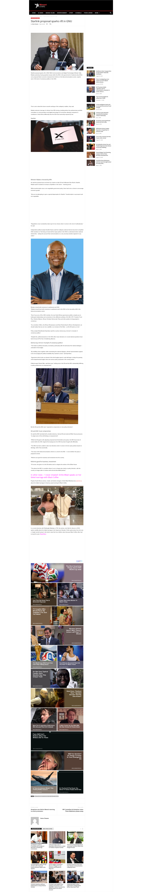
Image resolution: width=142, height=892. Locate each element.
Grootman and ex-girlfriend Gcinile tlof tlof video (103, 121)
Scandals (78, 13)
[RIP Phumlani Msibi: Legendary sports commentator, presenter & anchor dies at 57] (91, 89)
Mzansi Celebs (50, 13)
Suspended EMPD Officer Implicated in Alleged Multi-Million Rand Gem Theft (74, 885)
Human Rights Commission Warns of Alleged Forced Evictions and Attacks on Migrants (56, 866)
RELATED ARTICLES (36, 828)
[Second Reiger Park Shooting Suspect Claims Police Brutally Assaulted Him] (91, 155)
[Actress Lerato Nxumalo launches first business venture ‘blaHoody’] (91, 115)
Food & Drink (88, 13)
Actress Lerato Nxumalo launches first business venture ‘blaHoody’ (102, 114)
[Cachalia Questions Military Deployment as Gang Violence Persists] (39, 877)
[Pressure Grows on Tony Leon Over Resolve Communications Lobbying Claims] (75, 857)
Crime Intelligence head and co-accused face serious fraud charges (103, 106)
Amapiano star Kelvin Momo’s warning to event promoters (43, 810)
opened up (79, 480)
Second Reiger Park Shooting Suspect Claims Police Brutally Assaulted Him (103, 154)
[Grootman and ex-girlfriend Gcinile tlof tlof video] (91, 123)
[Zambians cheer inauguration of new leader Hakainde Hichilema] (91, 73)
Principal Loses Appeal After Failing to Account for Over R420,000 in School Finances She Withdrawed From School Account (57, 887)
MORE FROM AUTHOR (47, 828)
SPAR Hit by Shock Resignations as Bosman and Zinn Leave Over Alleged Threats (75, 846)
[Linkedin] (57, 28)
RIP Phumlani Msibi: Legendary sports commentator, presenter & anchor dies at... (103, 89)
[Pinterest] (49, 28)
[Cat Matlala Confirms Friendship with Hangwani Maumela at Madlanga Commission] (39, 837)
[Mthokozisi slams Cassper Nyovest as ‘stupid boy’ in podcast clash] (91, 131)
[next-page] (82, 829)
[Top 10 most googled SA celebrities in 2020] (91, 99)
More (96, 13)
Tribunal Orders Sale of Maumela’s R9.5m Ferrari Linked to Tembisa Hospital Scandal (57, 846)
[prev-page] (80, 829)
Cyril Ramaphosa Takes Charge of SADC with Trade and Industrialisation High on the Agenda (38, 866)
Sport (71, 13)
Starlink (56, 796)
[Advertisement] (57, 93)
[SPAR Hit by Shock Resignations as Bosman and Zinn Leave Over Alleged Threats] (75, 837)
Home (34, 13)
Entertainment (62, 13)
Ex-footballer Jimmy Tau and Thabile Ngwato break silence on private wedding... (103, 146)
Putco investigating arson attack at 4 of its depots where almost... (102, 80)
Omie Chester (35, 24)
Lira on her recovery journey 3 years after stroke (103, 137)
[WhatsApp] (53, 28)
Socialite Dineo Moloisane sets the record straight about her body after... (103, 162)
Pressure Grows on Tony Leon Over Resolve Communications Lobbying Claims (74, 866)
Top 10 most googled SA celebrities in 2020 (102, 97)
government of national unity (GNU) (45, 796)
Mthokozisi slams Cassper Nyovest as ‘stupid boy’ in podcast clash (102, 130)
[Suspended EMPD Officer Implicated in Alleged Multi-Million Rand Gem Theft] (75, 877)
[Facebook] (42, 28)
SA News (40, 13)
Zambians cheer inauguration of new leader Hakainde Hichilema (103, 72)
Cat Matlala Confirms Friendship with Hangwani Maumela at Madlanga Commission (37, 847)
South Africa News (38, 16)
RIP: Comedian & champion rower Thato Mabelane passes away (73, 810)
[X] (46, 28)
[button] (110, 13)
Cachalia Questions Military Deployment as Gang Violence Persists (38, 885)
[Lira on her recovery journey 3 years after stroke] (91, 139)
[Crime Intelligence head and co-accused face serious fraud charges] (91, 107)
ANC (35, 796)
